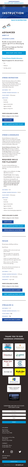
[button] (24, 7)
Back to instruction (19, 20)
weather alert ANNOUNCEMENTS (14, 3)
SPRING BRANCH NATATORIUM (13, 230)
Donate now (14, 461)
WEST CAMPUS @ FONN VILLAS (13, 124)
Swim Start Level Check (14, 53)
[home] (4, 7)
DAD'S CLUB (7, 120)
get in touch (6, 456)
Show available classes (12, 290)
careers (4, 458)
